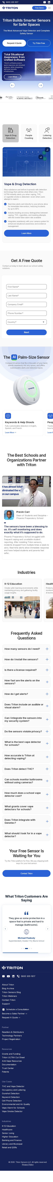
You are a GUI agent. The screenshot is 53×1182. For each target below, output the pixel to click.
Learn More (26, 233)
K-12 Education (9, 1126)
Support (6, 1004)
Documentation (9, 1064)
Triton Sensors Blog (11, 992)
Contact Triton (26, 873)
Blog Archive (8, 988)
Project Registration (11, 1039)
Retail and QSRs (9, 1147)
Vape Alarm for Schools (13, 1108)
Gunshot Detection (10, 1093)
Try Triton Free (39, 43)
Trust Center (8, 1068)
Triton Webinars (9, 996)
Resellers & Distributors (13, 1032)
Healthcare (7, 1129)
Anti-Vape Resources (12, 1061)
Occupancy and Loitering (13, 1090)
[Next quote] (47, 929)
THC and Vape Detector (13, 1086)
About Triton (8, 985)
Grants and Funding (11, 1054)
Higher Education (10, 1137)
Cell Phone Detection (12, 1101)
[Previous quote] (5, 929)
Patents (5, 1072)
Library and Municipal (12, 1144)
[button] (49, 7)
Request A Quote (14, 43)
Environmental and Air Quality (16, 1104)
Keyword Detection (11, 1097)
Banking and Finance (12, 1140)
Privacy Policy (28, 1165)
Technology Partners (12, 1036)
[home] (10, 7)
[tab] (10, 133)
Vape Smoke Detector (12, 1111)
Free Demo (39, 8)
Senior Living (8, 1133)
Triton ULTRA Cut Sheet (13, 1057)
